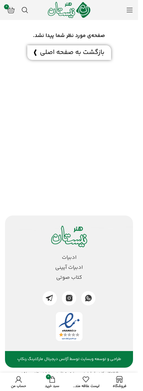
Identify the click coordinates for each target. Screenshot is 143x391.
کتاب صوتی (69, 277)
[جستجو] (25, 10)
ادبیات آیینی (69, 267)
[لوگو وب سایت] (69, 10)
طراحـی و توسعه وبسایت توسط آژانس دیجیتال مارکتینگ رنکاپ (69, 359)
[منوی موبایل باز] (129, 10)
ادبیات (69, 257)
